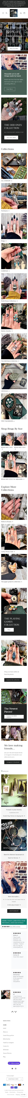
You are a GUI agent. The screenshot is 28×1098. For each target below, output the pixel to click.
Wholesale (5, 1049)
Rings (3, 241)
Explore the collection (13, 680)
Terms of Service (7, 1053)
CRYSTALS (4, 391)
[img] (5, 926)
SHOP (4, 1028)
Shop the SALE (14, 48)
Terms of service (10, 1094)
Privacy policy (20, 1092)
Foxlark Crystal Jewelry (13, 1090)
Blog (4, 1056)
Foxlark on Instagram (8, 1042)
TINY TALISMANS (7, 421)
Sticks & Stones (6, 522)
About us (5, 1032)
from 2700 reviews (15, 926)
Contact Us (6, 1046)
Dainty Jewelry (6, 331)
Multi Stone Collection (8, 301)
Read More (10, 89)
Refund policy (6, 1039)
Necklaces (4, 211)
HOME (4, 1025)
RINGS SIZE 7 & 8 (6, 448)
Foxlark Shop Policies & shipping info (13, 816)
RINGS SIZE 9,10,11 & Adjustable (12, 479)
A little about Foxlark (13, 905)
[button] (3, 13)
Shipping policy (19, 1094)
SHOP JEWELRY (14, 911)
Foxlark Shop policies (8, 1035)
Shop (9, 629)
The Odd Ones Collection (9, 361)
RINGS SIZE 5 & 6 (19, 448)
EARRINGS (4, 271)
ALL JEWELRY (5, 181)
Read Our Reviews (13, 858)
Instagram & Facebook (13, 762)
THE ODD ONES (11, 137)
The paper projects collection (10, 582)
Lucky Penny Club (7, 552)
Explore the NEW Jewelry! (12, 716)
